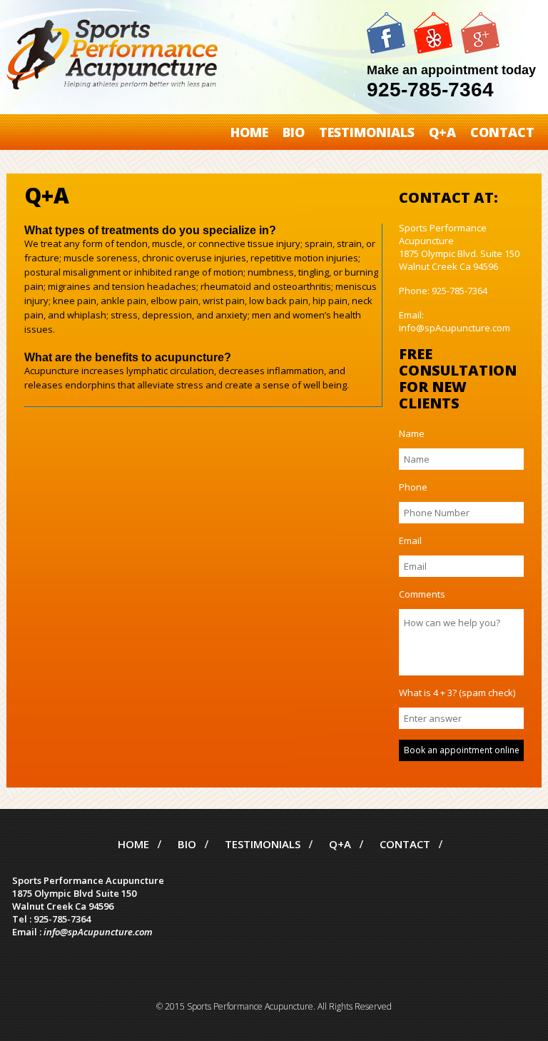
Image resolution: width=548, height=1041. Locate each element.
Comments (422, 594)
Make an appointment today (451, 70)
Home (249, 132)
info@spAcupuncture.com (98, 931)
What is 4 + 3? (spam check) (457, 692)
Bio (294, 132)
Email (410, 540)
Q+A (442, 132)
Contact (502, 132)
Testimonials (367, 132)
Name (412, 433)
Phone (413, 487)
